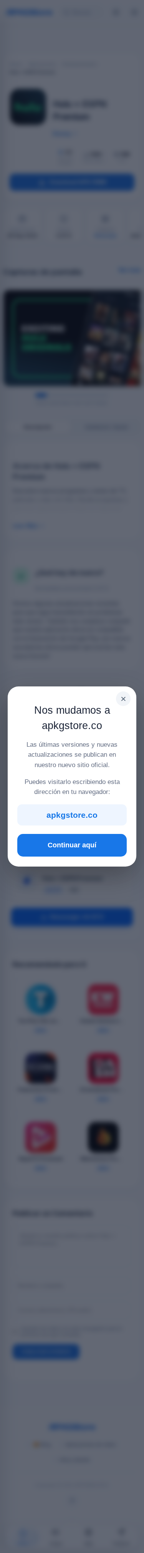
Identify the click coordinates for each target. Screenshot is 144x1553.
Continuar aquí (72, 845)
